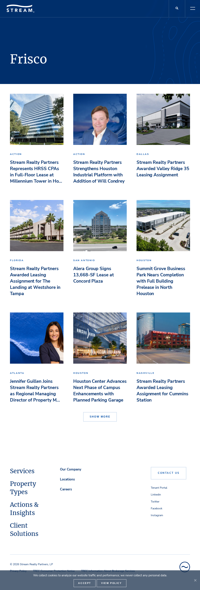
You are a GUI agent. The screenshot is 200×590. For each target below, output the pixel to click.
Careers (66, 489)
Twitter (155, 501)
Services (22, 471)
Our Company (70, 469)
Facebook (156, 508)
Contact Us (168, 473)
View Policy (111, 583)
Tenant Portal (159, 488)
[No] (195, 580)
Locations (67, 479)
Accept (84, 583)
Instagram (157, 515)
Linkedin (156, 494)
